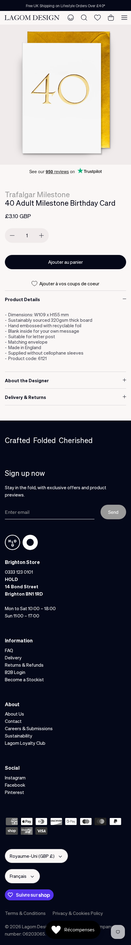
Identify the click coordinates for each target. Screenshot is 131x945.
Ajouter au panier (65, 262)
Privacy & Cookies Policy (78, 913)
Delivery (13, 658)
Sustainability (18, 736)
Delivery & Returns (25, 397)
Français (18, 876)
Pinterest (14, 792)
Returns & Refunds (24, 665)
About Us (14, 714)
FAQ (9, 650)
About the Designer (27, 380)
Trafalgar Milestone (37, 194)
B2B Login (15, 672)
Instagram (15, 778)
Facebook (15, 785)
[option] (65, 95)
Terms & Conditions (25, 913)
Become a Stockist (24, 679)
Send (113, 512)
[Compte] (70, 17)
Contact (13, 721)
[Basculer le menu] (124, 17)
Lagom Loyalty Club (25, 743)
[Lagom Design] (32, 17)
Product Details (22, 299)
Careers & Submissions (29, 728)
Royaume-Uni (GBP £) (32, 856)
